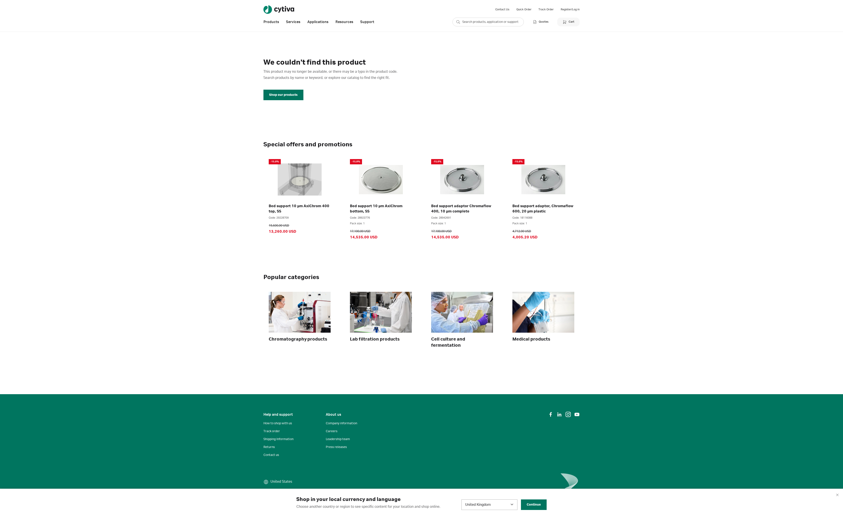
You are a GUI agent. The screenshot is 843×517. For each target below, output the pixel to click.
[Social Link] (550, 414)
